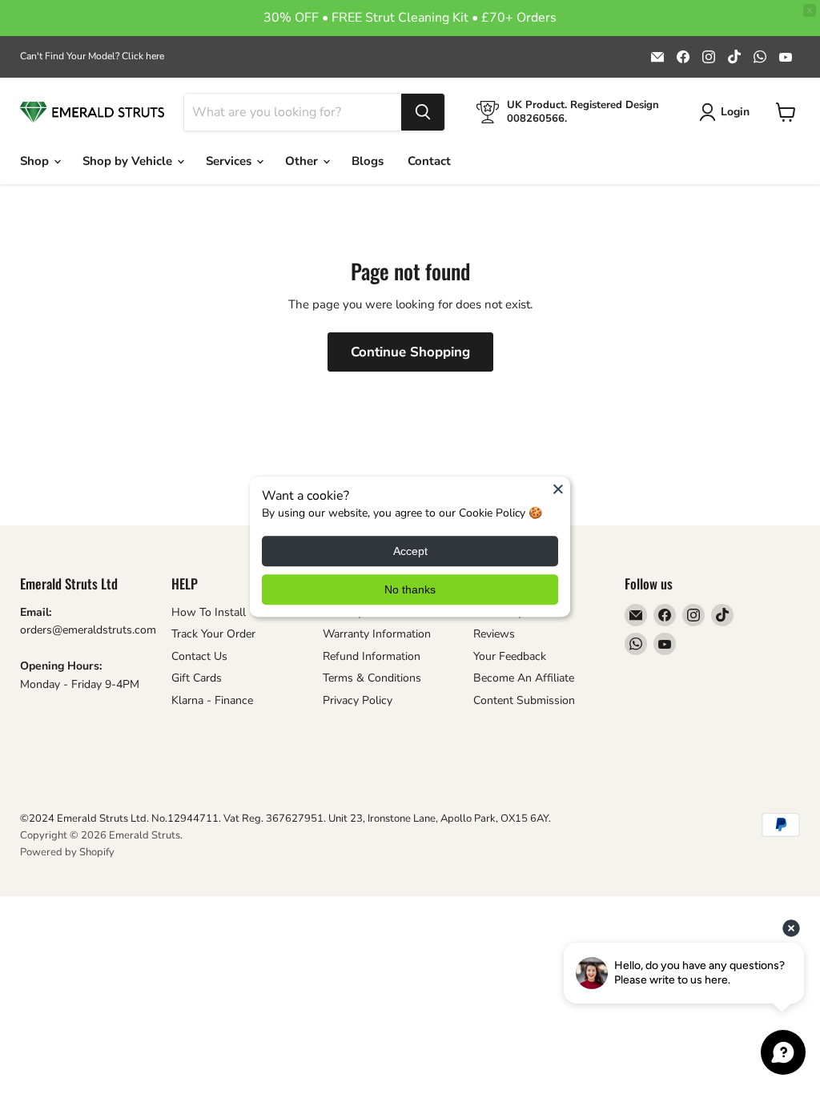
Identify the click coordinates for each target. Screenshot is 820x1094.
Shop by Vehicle (128, 161)
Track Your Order (213, 634)
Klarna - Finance (212, 700)
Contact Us (199, 656)
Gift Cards (196, 678)
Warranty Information (377, 634)
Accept (410, 551)
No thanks (410, 590)
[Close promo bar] (809, 10)
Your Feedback (509, 656)
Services (230, 161)
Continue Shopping (410, 352)
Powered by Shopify (67, 852)
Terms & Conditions (372, 678)
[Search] (422, 112)
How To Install (208, 612)
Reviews (494, 634)
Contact (429, 161)
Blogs (368, 161)
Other (303, 161)
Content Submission (524, 700)
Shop (36, 161)
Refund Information (371, 656)
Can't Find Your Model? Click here (92, 56)
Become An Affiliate (523, 678)
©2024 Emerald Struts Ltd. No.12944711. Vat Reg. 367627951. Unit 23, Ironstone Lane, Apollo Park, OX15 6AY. (285, 818)
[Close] (558, 489)
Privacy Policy (357, 700)
